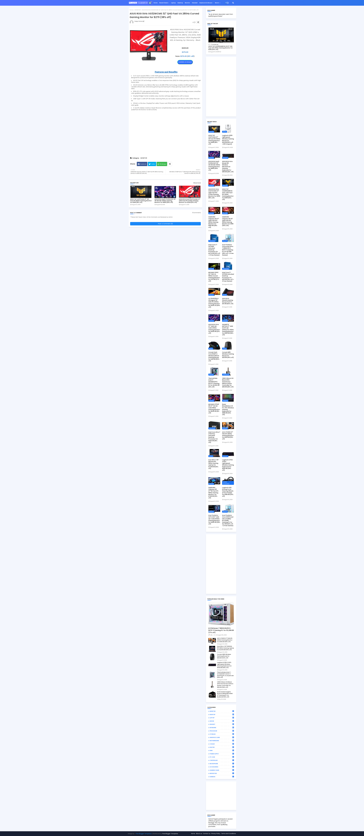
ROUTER (222, 747)
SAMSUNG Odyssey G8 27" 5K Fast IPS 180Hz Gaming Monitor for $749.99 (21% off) (213, 493)
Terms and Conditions (228, 833)
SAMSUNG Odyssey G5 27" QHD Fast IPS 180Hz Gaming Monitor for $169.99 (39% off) (213, 222)
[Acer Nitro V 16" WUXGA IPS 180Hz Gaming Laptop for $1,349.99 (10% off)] (212, 649)
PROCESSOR (222, 731)
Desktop (180, 3)
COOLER (222, 744)
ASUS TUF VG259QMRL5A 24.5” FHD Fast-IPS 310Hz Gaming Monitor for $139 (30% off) (220, 48)
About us (199, 833)
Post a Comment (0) (165, 224)
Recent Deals (163, 3)
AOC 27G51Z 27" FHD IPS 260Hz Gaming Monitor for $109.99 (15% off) (228, 435)
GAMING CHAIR (222, 770)
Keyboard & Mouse (205, 3)
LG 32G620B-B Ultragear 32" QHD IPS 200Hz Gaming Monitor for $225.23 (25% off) (214, 303)
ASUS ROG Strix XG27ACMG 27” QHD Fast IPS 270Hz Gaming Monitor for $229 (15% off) (189, 200)
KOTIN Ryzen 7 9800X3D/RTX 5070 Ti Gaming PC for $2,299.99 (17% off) (221, 630)
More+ (217, 3)
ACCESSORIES (222, 767)
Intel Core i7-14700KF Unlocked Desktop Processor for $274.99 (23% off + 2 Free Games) (214, 250)
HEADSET (222, 724)
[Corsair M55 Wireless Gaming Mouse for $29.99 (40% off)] (212, 657)
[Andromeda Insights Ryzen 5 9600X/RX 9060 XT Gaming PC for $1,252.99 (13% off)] (212, 694)
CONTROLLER (222, 760)
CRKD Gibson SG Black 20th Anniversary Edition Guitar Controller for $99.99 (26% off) (228, 382)
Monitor (187, 3)
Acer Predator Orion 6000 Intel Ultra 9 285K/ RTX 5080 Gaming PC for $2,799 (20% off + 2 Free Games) (227, 520)
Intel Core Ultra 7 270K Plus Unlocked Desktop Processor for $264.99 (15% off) (214, 437)
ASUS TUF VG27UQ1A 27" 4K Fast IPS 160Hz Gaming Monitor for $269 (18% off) (141, 200)
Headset (195, 3)
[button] (233, 3)
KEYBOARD (222, 727)
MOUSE (222, 721)
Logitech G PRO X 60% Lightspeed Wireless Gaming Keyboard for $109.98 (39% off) (228, 465)
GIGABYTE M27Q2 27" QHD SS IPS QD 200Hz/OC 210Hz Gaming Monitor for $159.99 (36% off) (228, 330)
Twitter (153, 164)
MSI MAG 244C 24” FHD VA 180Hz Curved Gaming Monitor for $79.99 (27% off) (214, 277)
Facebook (143, 164)
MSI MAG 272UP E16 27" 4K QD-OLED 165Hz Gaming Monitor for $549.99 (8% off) (214, 408)
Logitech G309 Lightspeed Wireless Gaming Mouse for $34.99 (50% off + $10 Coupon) (228, 140)
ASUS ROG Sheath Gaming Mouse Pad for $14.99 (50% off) (227, 301)
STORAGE (222, 734)
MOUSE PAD (222, 773)
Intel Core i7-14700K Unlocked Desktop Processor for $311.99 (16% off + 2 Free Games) (228, 277)
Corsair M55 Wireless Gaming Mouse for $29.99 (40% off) (228, 354)
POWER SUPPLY (222, 754)
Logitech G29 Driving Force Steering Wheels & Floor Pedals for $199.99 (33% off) (227, 492)
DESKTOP (222, 714)
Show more (197, 183)
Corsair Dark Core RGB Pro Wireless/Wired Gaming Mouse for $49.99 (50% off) (213, 356)
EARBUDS (222, 777)
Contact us (206, 833)
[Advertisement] (165, 132)
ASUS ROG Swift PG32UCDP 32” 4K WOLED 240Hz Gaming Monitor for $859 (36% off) (165, 200)
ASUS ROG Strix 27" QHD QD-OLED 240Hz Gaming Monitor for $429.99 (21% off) (214, 329)
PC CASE (222, 757)
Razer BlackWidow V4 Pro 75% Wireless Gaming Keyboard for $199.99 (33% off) (228, 409)
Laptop (173, 3)
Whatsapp (163, 164)
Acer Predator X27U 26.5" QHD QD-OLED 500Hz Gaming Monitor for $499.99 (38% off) (214, 519)
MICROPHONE (222, 763)
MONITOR (137, 10)
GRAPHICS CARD (222, 737)
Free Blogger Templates (144, 834)
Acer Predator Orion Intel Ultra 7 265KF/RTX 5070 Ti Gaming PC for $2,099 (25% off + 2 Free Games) (228, 250)
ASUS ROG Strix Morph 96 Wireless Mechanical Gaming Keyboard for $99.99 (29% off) (228, 167)
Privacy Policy (215, 833)
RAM (222, 750)
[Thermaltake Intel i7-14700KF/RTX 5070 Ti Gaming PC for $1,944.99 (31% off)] (212, 674)
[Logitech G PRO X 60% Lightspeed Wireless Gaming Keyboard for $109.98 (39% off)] (212, 665)
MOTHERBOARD (222, 740)
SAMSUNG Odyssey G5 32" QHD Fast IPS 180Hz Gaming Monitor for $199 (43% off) (227, 221)
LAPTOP (222, 718)
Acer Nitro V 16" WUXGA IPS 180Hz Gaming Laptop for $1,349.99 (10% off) (213, 464)
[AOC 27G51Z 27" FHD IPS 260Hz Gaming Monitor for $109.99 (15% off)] (212, 640)
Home (155, 3)
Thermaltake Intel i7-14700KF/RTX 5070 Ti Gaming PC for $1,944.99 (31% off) (213, 382)
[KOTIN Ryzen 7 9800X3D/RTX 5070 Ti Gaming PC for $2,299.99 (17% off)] (221, 614)
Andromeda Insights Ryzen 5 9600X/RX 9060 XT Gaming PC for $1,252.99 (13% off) (225, 694)
